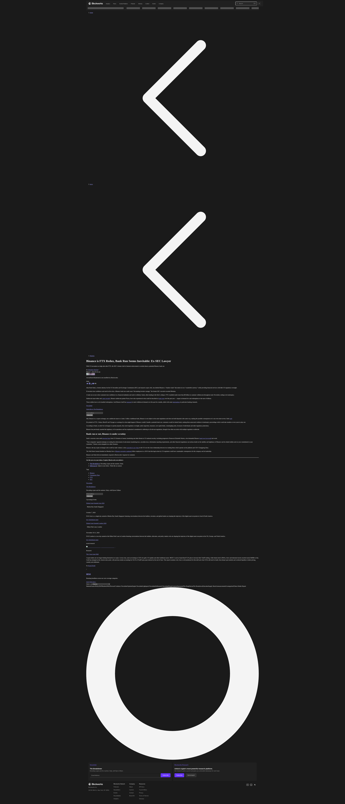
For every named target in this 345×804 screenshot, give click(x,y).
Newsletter (89, 405)
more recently (106, 398)
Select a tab (89, 584)
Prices (114, 3)
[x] (255, 785)
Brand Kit (131, 795)
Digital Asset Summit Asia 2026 (95, 503)
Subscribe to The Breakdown (94, 409)
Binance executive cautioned (123, 451)
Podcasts (116, 787)
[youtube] (247, 785)
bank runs (161, 398)
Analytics (108, 3)
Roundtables (117, 795)
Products (133, 3)
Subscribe (166, 775)
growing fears (106, 438)
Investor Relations (123, 3)
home (91, 12)
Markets (92, 356)
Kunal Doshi (91, 565)
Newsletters (117, 790)
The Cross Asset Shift (92, 554)
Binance (92, 473)
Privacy (141, 792)
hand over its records (205, 438)
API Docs (141, 787)
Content (147, 3)
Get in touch (191, 775)
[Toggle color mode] (259, 3)
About (131, 787)
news (91, 184)
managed (129, 402)
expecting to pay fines (132, 447)
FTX (91, 477)
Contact (131, 792)
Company (161, 3)
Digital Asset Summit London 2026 (96, 523)
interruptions (176, 402)
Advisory (140, 3)
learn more (95, 519)
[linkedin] (251, 785)
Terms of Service (144, 795)
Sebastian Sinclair (93, 370)
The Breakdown (91, 486)
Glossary (141, 798)
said (231, 418)
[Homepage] (95, 3)
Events (154, 3)
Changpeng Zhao (95, 475)
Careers (131, 790)
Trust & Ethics (143, 790)
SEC (91, 479)
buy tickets (89, 519)
